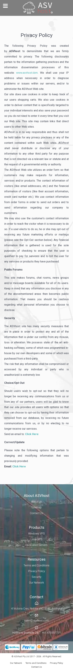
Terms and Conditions (36, 663)
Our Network (16, 663)
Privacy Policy (56, 663)
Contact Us (36, 667)
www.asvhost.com (27, 72)
